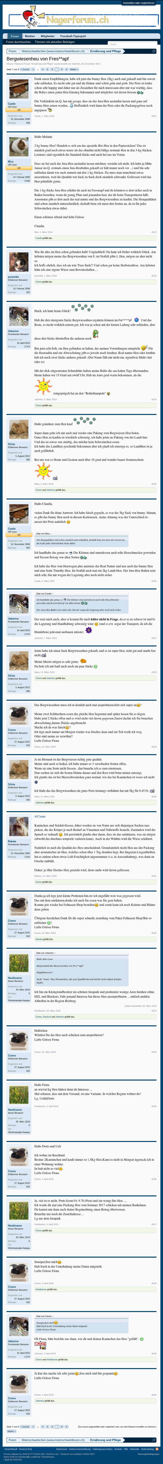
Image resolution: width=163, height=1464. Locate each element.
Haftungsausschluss (103, 1449)
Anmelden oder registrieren (138, 3)
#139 (154, 1353)
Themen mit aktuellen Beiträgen (55, 41)
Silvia (11, 444)
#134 (154, 1052)
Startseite (134, 1449)
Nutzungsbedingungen (148, 1454)
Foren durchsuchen (18, 41)
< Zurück (25, 69)
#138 (154, 1283)
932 (28, 745)
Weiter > (74, 69)
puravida (13, 276)
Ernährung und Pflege (42, 64)
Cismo (39, 282)
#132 (154, 933)
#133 (154, 1011)
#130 (154, 796)
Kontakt (118, 1449)
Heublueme (15, 977)
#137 (154, 1224)
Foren (15, 36)
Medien (30, 36)
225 (28, 292)
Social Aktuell (11, 1449)
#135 (154, 1106)
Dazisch (47, 1017)
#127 (154, 638)
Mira (10, 161)
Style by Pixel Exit (13, 1459)
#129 (154, 747)
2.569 (27, 181)
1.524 (27, 857)
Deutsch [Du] (25, 1449)
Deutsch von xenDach (78, 1454)
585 (28, 459)
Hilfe (126, 1449)
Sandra (39, 939)
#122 (154, 232)
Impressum (61, 1449)
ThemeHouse (47, 1457)
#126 (154, 581)
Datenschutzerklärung (80, 1449)
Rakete (12, 841)
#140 (154, 1395)
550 (28, 123)
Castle (12, 103)
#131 (154, 876)
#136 (154, 1179)
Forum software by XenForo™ (31, 1454)
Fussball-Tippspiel (73, 36)
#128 (154, 672)
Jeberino (76, 64)
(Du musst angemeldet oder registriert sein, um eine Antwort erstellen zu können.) (117, 1427)
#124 (154, 399)
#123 (154, 276)
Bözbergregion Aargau (19, 1000)
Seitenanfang (147, 1449)
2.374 (27, 346)
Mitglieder (47, 36)
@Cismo (40, 816)
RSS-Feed (157, 1449)
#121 (154, 116)
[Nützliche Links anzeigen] (154, 51)
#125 (154, 484)
